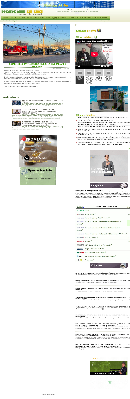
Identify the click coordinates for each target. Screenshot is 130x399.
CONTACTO (55, 18)
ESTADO (16, 17)
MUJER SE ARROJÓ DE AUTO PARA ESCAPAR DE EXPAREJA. (95, 120)
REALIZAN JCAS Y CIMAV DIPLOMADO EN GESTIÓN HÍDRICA (95, 140)
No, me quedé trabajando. (93, 11)
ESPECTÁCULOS (55, 17)
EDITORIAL (105, 17)
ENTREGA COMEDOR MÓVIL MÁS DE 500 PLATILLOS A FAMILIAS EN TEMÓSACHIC (101, 127)
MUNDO (24, 17)
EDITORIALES (87, 17)
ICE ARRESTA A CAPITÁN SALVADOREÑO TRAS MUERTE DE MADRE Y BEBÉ (99, 145)
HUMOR (48, 17)
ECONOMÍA (36, 17)
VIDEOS (94, 17)
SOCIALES (73, 17)
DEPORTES (42, 17)
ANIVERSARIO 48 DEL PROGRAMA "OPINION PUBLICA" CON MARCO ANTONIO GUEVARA (103, 118)
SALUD (68, 17)
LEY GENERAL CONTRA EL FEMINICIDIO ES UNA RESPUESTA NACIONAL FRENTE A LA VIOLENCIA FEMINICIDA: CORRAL (39, 111)
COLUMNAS (80, 17)
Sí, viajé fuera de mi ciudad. (63, 11)
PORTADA (5, 17)
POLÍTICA (29, 17)
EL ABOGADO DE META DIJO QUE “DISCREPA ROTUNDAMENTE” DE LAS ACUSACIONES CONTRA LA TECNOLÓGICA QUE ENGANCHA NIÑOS (40, 123)
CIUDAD (11, 17)
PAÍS (20, 17)
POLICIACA (63, 17)
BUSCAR (99, 17)
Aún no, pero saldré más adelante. (79, 11)
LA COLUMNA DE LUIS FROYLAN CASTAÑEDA (89, 190)
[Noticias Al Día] (22, 15)
